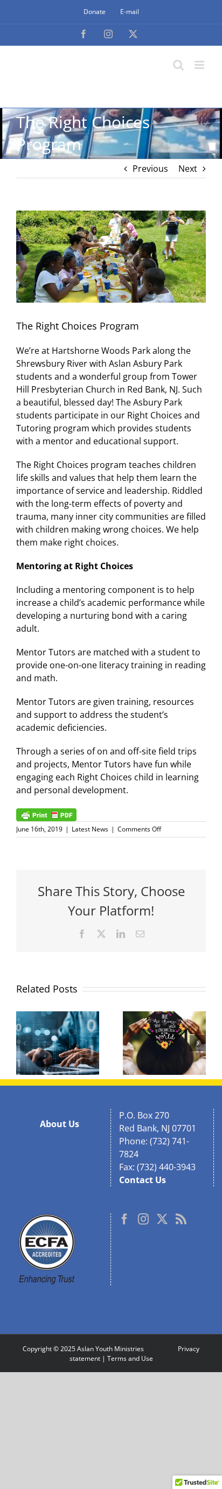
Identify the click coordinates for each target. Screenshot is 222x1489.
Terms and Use (130, 1358)
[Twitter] (162, 1219)
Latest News (90, 829)
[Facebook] (124, 1219)
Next (187, 168)
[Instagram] (143, 1219)
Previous (150, 168)
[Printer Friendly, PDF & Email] (46, 814)
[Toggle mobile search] (178, 65)
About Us (59, 1124)
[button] (24, 1043)
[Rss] (181, 1219)
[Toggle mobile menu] (200, 65)
